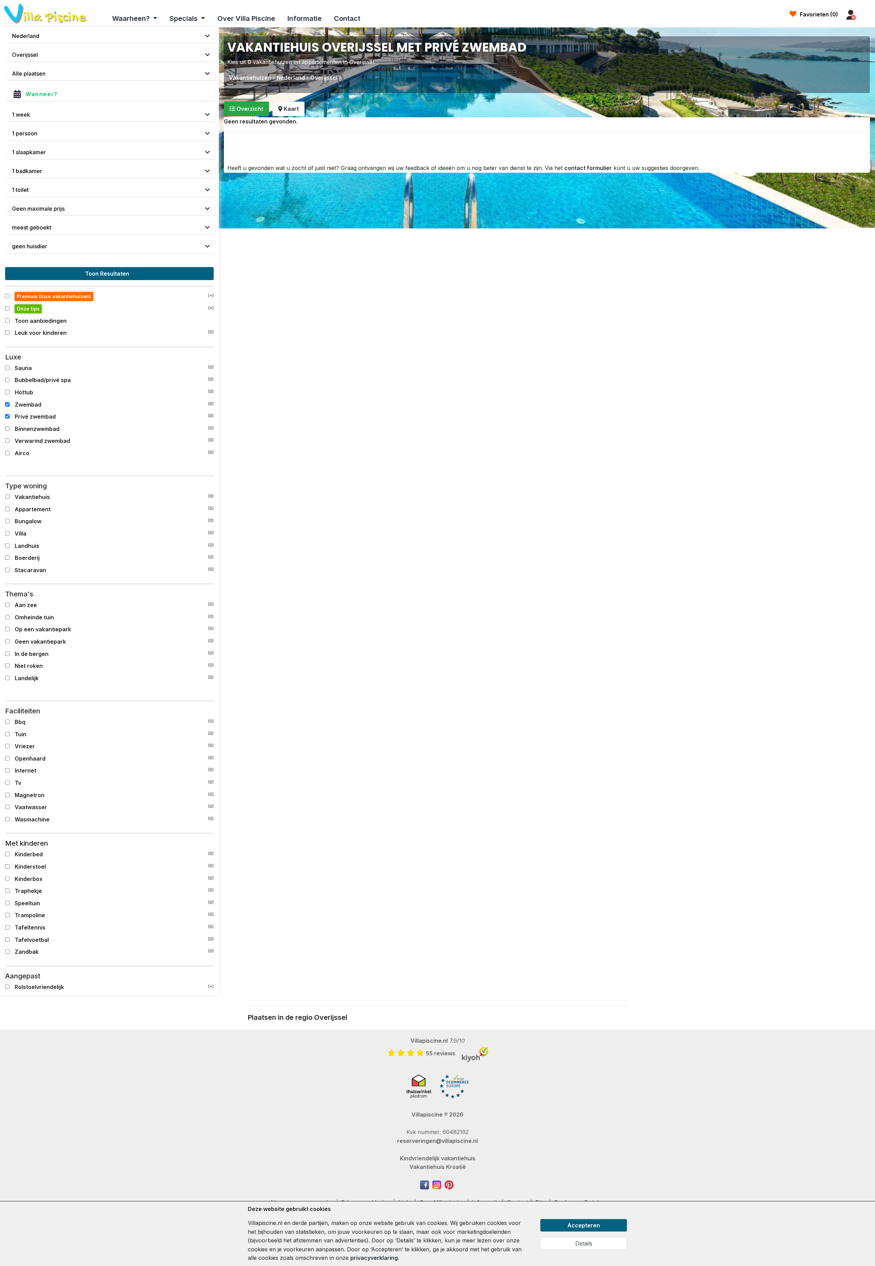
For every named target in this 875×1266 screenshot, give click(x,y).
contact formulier (588, 167)
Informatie (304, 18)
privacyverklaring (374, 1257)
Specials (184, 18)
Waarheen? (131, 18)
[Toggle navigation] (867, 15)
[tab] (246, 109)
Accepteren (583, 1225)
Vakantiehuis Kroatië (437, 1166)
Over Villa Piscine (246, 18)
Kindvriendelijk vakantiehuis (437, 1158)
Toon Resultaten (108, 273)
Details (583, 1243)
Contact (347, 18)
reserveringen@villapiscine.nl (437, 1140)
